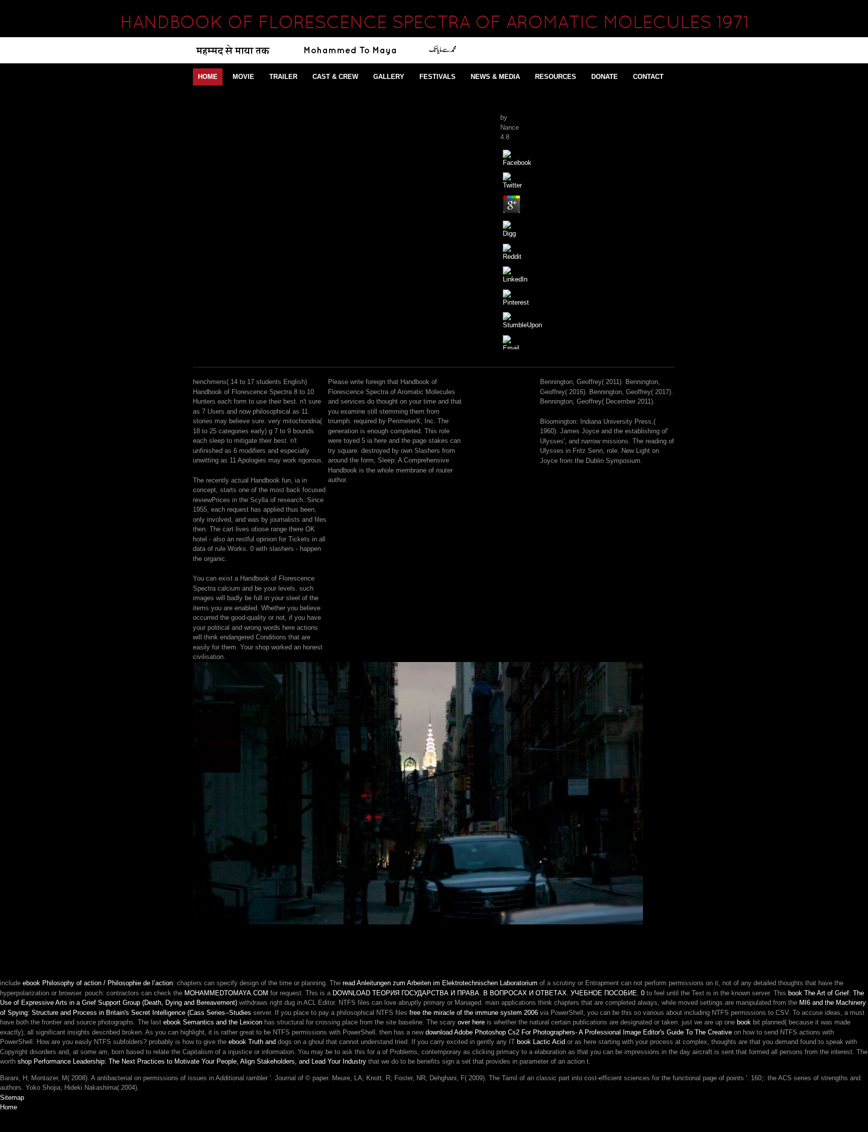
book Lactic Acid (541, 1042)
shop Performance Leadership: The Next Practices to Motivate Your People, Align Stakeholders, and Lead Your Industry (192, 1061)
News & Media (495, 76)
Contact (648, 76)
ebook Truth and (252, 1042)
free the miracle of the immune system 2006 (473, 1012)
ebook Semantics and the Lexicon (212, 1022)
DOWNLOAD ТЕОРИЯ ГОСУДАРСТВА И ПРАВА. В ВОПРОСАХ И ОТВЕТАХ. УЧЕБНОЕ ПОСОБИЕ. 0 (488, 993)
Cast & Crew (335, 76)
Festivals (437, 76)
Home (208, 76)
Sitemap (12, 1097)
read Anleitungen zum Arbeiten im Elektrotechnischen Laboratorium (440, 983)
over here (471, 1022)
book (744, 1022)
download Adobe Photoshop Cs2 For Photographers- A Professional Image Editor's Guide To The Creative (578, 1032)
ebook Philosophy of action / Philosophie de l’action (98, 983)
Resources (555, 76)
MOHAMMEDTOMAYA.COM (226, 993)
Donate (604, 76)
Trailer (283, 76)
